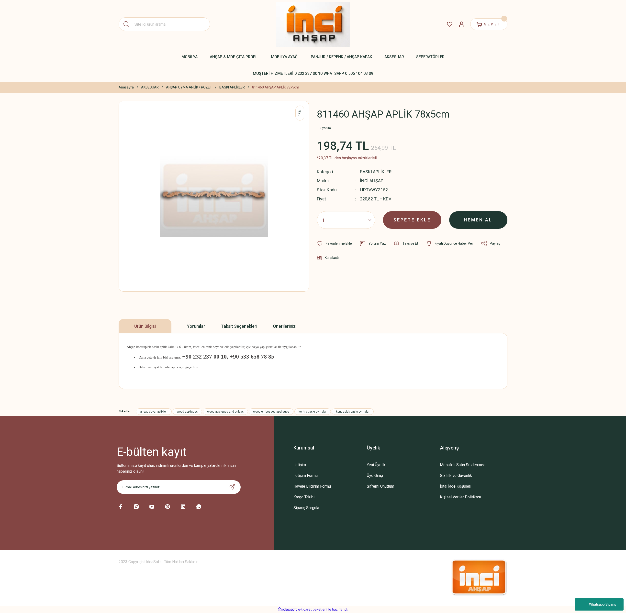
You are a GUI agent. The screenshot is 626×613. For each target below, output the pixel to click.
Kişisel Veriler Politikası (460, 497)
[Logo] (313, 24)
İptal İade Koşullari (455, 486)
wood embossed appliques (271, 411)
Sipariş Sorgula (306, 507)
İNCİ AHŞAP (371, 180)
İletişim (299, 464)
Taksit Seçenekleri (239, 326)
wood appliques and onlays (225, 411)
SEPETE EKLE (412, 219)
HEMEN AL (478, 219)
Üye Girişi (375, 475)
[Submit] (232, 487)
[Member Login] (461, 24)
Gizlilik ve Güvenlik (456, 475)
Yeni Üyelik (376, 464)
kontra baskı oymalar (313, 411)
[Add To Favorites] (334, 243)
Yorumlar (196, 326)
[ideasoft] (287, 609)
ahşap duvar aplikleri (154, 411)
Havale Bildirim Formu (312, 486)
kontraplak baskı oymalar (352, 411)
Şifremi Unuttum (380, 486)
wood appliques (187, 411)
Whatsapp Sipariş (602, 604)
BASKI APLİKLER (376, 171)
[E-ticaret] (312, 609)
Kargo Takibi (303, 497)
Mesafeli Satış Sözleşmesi (463, 464)
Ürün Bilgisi (145, 326)
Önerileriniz (284, 326)
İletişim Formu (305, 475)
